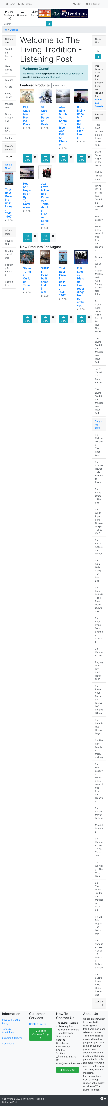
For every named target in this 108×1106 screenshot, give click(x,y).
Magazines (9, 105)
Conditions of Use (9, 254)
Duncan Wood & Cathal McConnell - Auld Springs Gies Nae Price (99, 276)
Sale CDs (7, 129)
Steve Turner (8, 95)
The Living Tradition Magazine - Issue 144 (99, 350)
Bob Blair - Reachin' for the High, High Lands (81, 122)
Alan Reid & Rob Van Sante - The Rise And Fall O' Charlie (63, 126)
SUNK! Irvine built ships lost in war (45, 280)
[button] (25, 4)
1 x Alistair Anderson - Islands (99, 547)
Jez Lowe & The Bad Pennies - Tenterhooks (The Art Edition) (45, 204)
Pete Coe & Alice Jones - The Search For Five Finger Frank (98, 316)
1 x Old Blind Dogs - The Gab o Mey (98, 925)
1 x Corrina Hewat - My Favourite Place (99, 472)
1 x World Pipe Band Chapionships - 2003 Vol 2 (99, 521)
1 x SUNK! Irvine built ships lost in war (98, 984)
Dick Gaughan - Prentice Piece (27, 116)
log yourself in (50, 73)
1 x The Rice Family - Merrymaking (99, 749)
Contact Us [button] (68, 1070)
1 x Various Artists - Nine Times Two (99, 847)
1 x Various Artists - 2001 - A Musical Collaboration (99, 954)
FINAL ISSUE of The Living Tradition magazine (99, 197)
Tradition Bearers (8, 54)
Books (8, 138)
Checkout (22, 15)
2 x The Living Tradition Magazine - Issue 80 (99, 896)
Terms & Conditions (8, 1030)
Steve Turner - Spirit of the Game (98, 158)
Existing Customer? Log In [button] (40, 1034)
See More (59, 85)
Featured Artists (9, 83)
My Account (35, 13)
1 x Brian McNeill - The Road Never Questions (99, 599)
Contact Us (9, 283)
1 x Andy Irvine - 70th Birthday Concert (99, 630)
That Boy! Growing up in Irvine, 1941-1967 (63, 282)
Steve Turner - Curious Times (27, 278)
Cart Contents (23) (9, 15)
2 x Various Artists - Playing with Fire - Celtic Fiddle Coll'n (99, 663)
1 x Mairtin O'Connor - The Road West (99, 444)
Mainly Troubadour (99, 175)
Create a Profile (37, 1024)
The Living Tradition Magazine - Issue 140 (99, 401)
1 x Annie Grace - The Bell (98, 496)
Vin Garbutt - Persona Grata (45, 116)
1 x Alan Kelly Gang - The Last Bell (98, 570)
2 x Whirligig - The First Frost (99, 869)
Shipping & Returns (9, 269)
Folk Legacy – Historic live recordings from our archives (81, 287)
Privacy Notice (9, 242)
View (27, 159)
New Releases (8, 69)
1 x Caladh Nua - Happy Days (99, 726)
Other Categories (9, 117)
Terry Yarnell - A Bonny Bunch (98, 376)
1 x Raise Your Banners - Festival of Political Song (99, 699)
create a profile (31, 77)
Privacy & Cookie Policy (11, 1021)
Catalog (14, 29)
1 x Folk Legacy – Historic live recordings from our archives (99, 783)
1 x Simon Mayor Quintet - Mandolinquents (99, 820)
